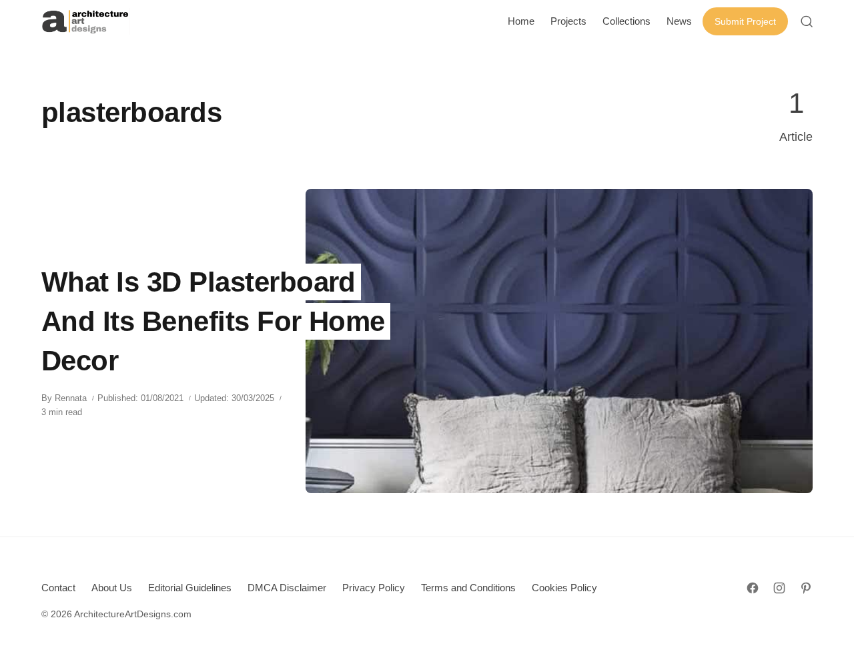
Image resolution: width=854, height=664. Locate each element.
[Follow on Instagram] (779, 588)
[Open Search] (806, 21)
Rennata (71, 398)
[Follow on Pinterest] (806, 588)
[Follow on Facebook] (753, 588)
